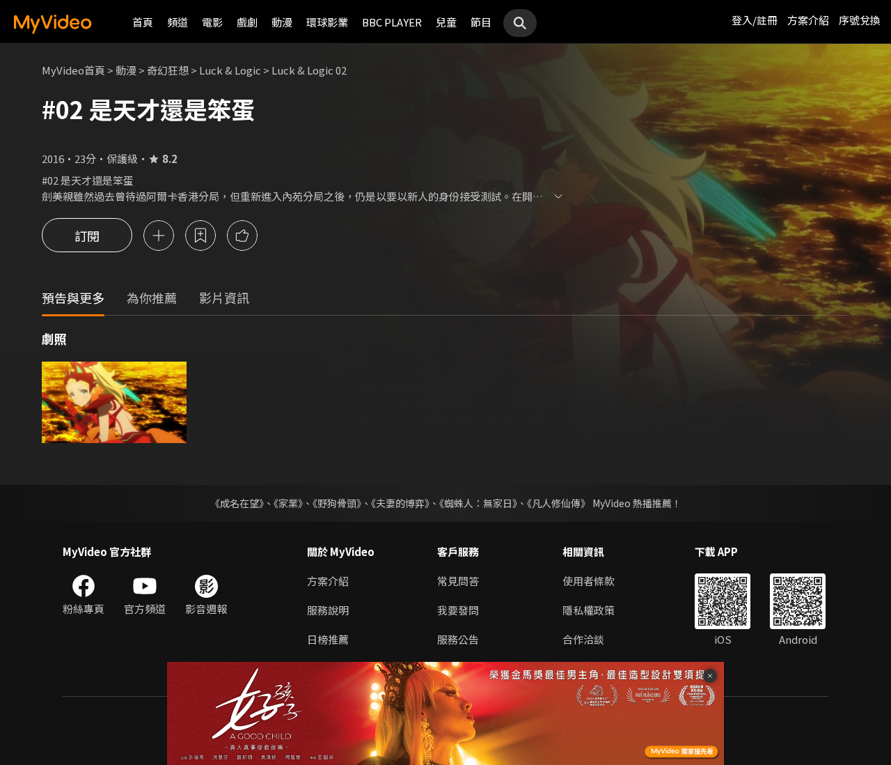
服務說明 (328, 610)
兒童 (446, 22)
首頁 (142, 22)
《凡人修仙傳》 (558, 503)
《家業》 (288, 503)
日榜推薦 (328, 639)
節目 (481, 22)
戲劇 (247, 22)
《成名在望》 (237, 503)
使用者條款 (588, 580)
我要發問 (458, 610)
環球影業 (327, 22)
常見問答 (458, 580)
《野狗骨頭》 (337, 503)
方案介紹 (808, 20)
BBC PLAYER (392, 22)
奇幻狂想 (168, 70)
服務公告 (458, 639)
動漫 (281, 22)
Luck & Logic (230, 70)
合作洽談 (583, 639)
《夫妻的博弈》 (400, 503)
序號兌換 (860, 20)
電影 (212, 22)
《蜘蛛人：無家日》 (478, 503)
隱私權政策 (588, 610)
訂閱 (87, 235)
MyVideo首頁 (73, 70)
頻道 (177, 22)
